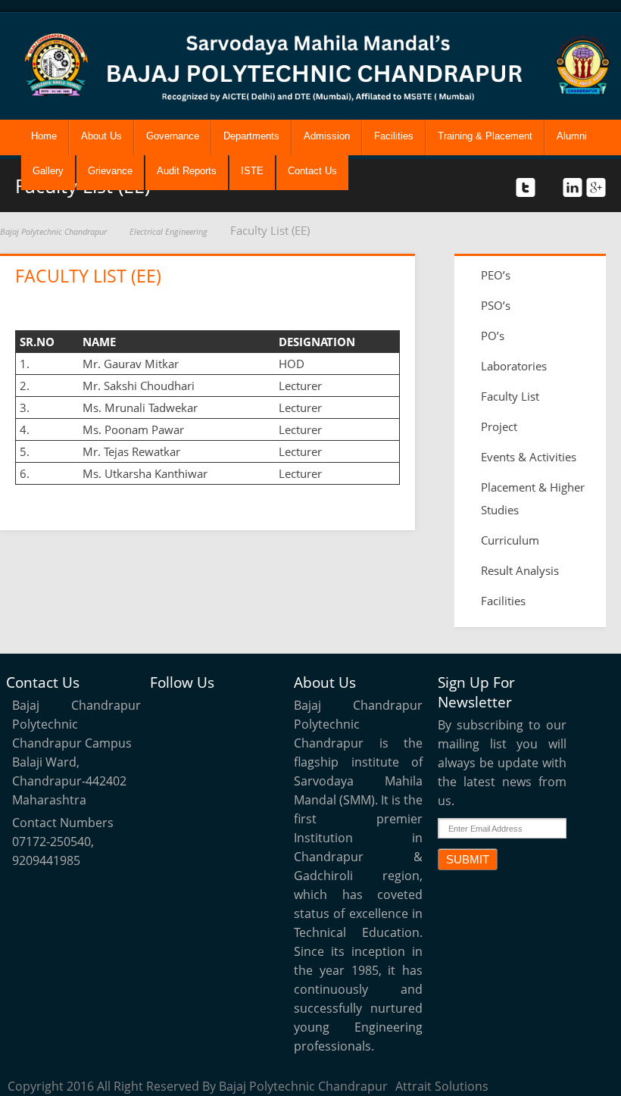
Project (499, 426)
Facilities (393, 136)
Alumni (572, 136)
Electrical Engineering (169, 231)
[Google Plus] (167, 747)
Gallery (48, 170)
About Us (101, 136)
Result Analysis (520, 570)
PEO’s (495, 275)
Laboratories (514, 365)
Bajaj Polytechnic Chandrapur (53, 231)
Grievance (110, 170)
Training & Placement (485, 136)
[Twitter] (167, 712)
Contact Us (312, 170)
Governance (172, 136)
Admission (327, 136)
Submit (467, 859)
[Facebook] (202, 712)
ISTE (252, 170)
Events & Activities (528, 456)
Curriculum (510, 540)
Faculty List (510, 396)
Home (44, 136)
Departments (251, 136)
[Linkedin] (237, 712)
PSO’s (495, 305)
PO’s (492, 335)
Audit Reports (187, 170)
